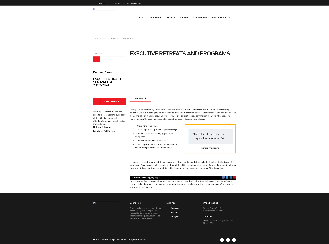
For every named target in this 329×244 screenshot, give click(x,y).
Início (140, 17)
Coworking (145, 177)
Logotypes (155, 177)
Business (136, 177)
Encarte (171, 17)
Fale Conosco (200, 17)
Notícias (184, 17)
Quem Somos (155, 17)
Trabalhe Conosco (221, 17)
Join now (140, 98)
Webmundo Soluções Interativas (131, 239)
